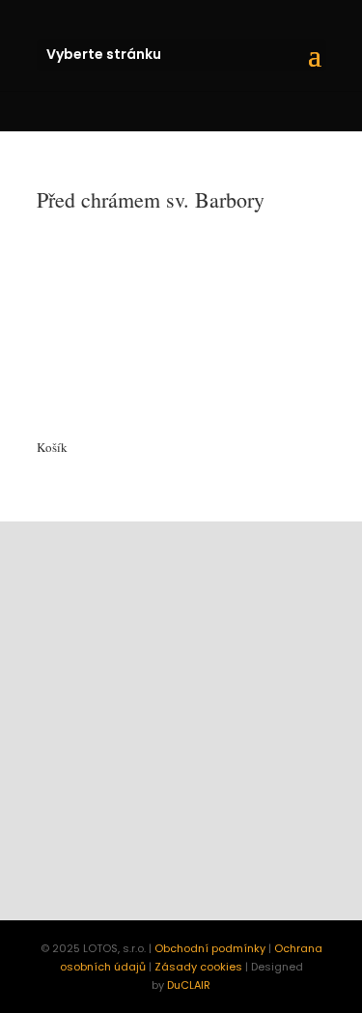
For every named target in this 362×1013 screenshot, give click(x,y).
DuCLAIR (188, 985)
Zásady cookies (198, 966)
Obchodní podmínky (209, 948)
